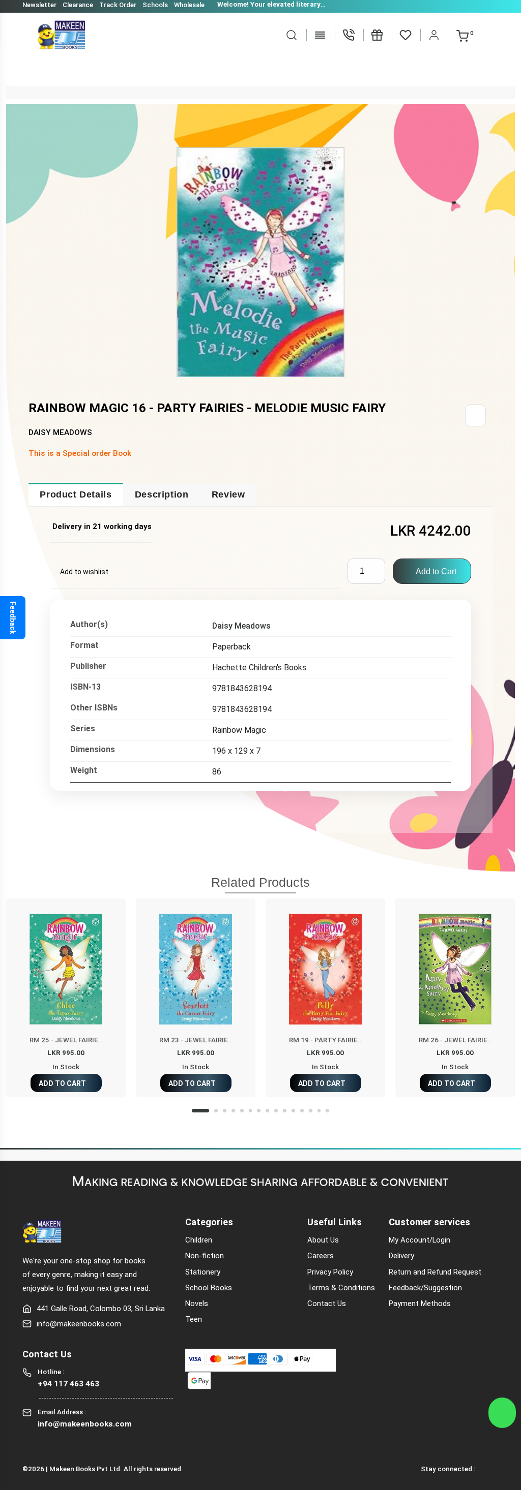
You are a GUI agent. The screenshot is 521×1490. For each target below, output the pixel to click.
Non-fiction (204, 1255)
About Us (323, 1240)
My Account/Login (419, 1240)
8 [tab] (267, 1110)
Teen (193, 1319)
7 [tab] (258, 1110)
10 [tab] (284, 1110)
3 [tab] (224, 1110)
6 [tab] (250, 1110)
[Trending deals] (377, 34)
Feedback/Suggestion (425, 1287)
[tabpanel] (66, 997)
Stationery (202, 1272)
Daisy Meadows (241, 626)
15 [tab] (327, 1110)
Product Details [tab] (75, 494)
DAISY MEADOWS (60, 432)
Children (198, 1240)
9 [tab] (276, 1110)
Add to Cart (435, 571)
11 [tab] (293, 1110)
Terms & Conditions (341, 1287)
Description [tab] (162, 494)
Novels (196, 1303)
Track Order (117, 5)
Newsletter (39, 5)
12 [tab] (302, 1110)
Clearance (78, 5)
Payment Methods (420, 1303)
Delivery (401, 1255)
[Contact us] (348, 34)
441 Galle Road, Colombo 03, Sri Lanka (101, 1308)
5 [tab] (242, 1110)
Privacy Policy (330, 1272)
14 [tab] (319, 1110)
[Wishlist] (405, 34)
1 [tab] (200, 1110)
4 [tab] (233, 1110)
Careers (320, 1255)
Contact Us (326, 1303)
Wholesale (189, 5)
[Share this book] (475, 415)
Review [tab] (228, 494)
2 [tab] (216, 1110)
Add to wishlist (84, 572)
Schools (155, 5)
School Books (208, 1287)
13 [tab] (310, 1110)
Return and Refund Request (435, 1272)
